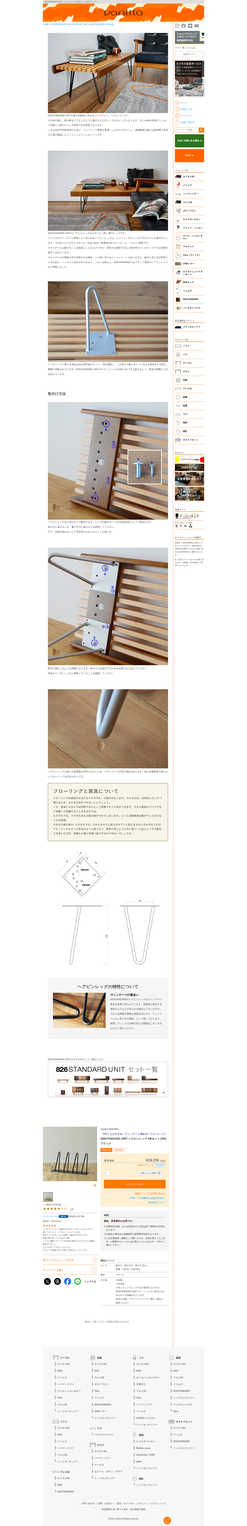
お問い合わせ (88, 1503)
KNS (59, 1370)
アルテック (188, 246)
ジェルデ (187, 291)
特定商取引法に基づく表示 (115, 1509)
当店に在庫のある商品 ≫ (189, 140)
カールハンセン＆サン (69, 1391)
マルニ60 (187, 202)
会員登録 (160, 1165)
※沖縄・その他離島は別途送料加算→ (147, 1198)
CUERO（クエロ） (146, 1418)
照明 (185, 422)
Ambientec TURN (145, 1454)
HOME (46, 24)
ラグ (185, 414)
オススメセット (190, 440)
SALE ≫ (189, 155)
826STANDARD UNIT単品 (102, 24)
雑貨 (185, 397)
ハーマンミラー (190, 194)
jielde (139, 1461)
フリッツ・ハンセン (193, 228)
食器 (185, 406)
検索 (201, 130)
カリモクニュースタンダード (193, 273)
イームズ (187, 185)
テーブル (187, 363)
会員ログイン (189, 54)
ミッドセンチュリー (68, 1411)
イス (185, 354)
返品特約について (157, 1202)
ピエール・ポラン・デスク (108, 1471)
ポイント (142, 1503)
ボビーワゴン (189, 211)
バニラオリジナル (191, 308)
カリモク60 (188, 176)
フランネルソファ (191, 327)
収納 (185, 380)
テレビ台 (187, 388)
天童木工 (141, 1384)
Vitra (59, 1397)
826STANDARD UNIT (78, 24)
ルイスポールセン (191, 219)
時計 (185, 431)
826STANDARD (58, 24)
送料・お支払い (105, 1503)
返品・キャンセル (125, 1503)
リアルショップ (158, 1503)
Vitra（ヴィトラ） (192, 255)
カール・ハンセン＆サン (193, 237)
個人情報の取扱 (137, 1509)
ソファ (186, 346)
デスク (186, 371)
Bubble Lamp (143, 1448)
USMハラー (188, 264)
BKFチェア (188, 282)
